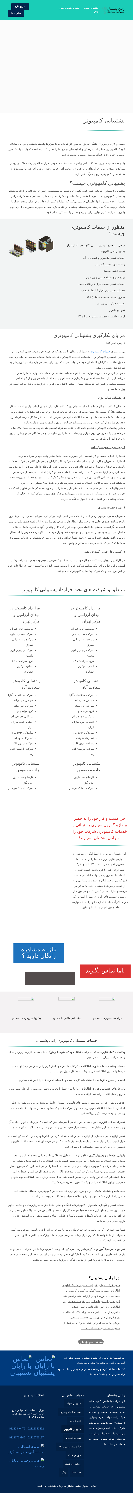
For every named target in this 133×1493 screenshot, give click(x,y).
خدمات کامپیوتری (100, 351)
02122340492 (36, 1428)
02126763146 (17, 1437)
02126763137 (36, 1437)
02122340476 (17, 1428)
